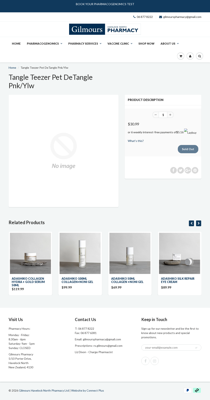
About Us (168, 43)
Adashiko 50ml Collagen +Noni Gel (127, 280)
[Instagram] (155, 361)
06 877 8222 (145, 17)
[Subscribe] (196, 347)
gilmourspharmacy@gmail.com (182, 17)
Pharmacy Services (83, 43)
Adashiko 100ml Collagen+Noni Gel (77, 280)
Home (16, 43)
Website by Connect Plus (87, 390)
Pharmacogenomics (43, 43)
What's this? (136, 141)
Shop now (146, 43)
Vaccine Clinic (118, 43)
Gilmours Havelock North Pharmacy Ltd (44, 390)
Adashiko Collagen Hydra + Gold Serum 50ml (28, 282)
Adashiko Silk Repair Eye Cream (177, 280)
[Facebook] (145, 361)
